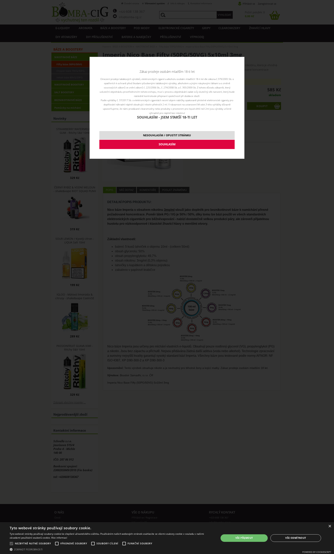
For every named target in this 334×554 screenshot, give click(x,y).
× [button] (329, 526)
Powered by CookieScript (316, 552)
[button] (111, 549)
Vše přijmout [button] (244, 538)
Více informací (59, 537)
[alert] (167, 538)
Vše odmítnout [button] (295, 538)
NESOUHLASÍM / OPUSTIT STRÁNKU (167, 135)
